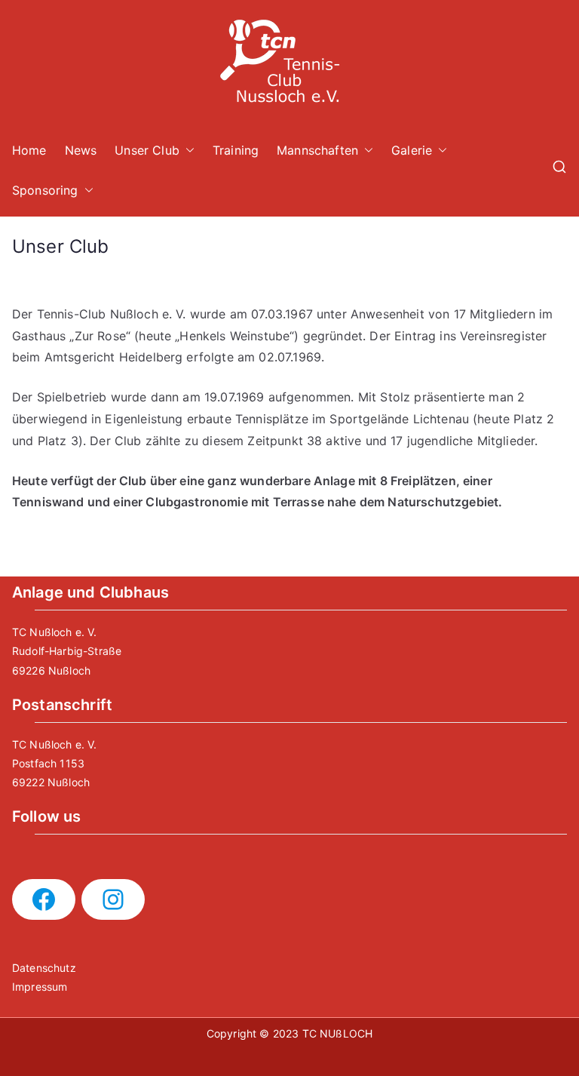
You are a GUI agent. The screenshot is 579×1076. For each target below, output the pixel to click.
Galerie (411, 150)
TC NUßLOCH (337, 1033)
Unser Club (147, 150)
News (81, 150)
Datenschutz (44, 967)
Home (29, 150)
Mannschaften (317, 150)
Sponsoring (45, 190)
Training (236, 150)
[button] (187, 150)
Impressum (39, 986)
